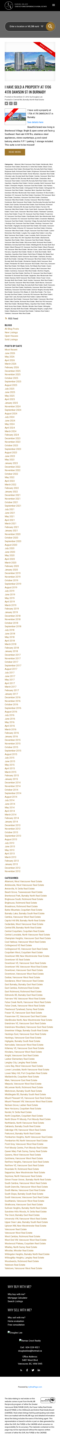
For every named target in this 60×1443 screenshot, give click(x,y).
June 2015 (10, 761)
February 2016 (12, 733)
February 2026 (12, 367)
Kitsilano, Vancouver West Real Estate (23, 1052)
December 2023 (13, 438)
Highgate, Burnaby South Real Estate (26, 226)
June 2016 (10, 718)
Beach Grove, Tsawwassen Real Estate (24, 892)
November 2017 (13, 658)
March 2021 (10, 523)
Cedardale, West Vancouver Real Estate (24, 924)
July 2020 (9, 548)
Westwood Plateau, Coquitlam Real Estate (31, 304)
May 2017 (10, 679)
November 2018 (13, 619)
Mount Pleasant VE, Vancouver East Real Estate (26, 247)
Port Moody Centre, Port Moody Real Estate (31, 266)
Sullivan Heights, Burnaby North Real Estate (26, 1208)
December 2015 (13, 740)
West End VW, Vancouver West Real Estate (25, 1240)
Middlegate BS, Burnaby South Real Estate (25, 1094)
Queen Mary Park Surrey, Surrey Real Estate (26, 1151)
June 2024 (10, 420)
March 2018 (10, 644)
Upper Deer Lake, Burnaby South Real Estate (20, 297)
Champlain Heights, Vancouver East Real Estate (26, 186)
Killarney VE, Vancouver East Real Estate (31, 228)
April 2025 (10, 399)
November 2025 (13, 374)
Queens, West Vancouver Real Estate (23, 1154)
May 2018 (10, 637)
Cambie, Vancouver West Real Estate (23, 917)
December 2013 (13, 825)
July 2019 (9, 591)
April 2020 (10, 559)
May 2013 (10, 850)
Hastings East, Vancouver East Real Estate (20, 223)
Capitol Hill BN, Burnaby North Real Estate (24, 178)
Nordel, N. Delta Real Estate (37, 252)
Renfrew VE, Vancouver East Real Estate (38, 273)
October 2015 (11, 747)
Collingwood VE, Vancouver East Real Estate (26, 949)
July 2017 (9, 672)
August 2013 (11, 839)
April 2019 (10, 601)
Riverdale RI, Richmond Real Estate (17, 276)
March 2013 (10, 857)
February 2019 (12, 608)
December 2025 (13, 371)
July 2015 (9, 757)
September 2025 (13, 381)
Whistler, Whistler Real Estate (32, 306)
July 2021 (9, 509)
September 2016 (13, 708)
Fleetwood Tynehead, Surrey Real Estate (24, 1009)
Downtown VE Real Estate (45, 193)
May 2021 (10, 516)
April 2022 (10, 481)
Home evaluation (16, 1321)
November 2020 (13, 534)
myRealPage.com (35, 1387)
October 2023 (11, 445)
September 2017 (13, 665)
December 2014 (13, 782)
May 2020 (10, 555)
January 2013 (11, 864)
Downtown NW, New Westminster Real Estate (20, 193)
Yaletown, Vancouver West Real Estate (17, 313)
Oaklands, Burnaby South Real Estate (22, 1126)
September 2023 (13, 449)
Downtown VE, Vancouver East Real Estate (19, 195)
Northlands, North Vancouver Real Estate (24, 257)
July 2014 (9, 800)
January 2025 (11, 403)
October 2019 (11, 580)
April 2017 (10, 683)
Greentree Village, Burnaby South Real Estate (39, 221)
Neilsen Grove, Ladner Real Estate (39, 249)
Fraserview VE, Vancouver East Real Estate (26, 1016)
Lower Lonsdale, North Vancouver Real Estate (27, 1069)
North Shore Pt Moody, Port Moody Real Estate (28, 1119)
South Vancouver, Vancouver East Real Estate (27, 1197)
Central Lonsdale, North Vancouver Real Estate (27, 934)
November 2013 (13, 828)
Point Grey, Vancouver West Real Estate (24, 1144)
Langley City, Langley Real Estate (33, 233)
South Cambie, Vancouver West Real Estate (38, 280)
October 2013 (11, 832)
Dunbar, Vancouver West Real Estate (37, 200)
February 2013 (12, 860)
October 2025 (11, 378)
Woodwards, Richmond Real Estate (22, 311)
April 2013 (10, 853)
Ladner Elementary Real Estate (20, 1059)
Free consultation (16, 1324)
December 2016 (13, 697)
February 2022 (12, 488)
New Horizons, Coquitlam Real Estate (23, 1108)
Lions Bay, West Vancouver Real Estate (24, 1066)
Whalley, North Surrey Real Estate (21, 1247)
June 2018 (10, 633)
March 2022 (10, 484)
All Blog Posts (12, 329)
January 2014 (11, 821)
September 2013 (13, 836)
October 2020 (11, 537)
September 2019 (13, 584)
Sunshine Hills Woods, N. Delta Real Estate (28, 292)
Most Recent (11, 349)
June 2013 (10, 846)
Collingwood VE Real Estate (34, 188)
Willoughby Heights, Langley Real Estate (24, 1257)
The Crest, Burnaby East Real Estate (22, 1215)
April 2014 (10, 811)
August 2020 (11, 545)
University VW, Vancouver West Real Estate (37, 294)
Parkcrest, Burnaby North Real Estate (23, 1133)
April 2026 (10, 360)
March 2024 (10, 431)
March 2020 (10, 562)
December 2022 (13, 467)
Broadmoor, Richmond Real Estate (16, 174)
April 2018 (10, 640)
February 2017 (12, 690)
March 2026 (10, 363)
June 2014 (10, 804)
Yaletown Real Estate (41, 311)
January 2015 (11, 779)
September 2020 (13, 541)
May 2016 (10, 722)
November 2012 (13, 871)
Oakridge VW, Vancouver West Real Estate (32, 259)
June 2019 (10, 594)
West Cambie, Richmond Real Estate (22, 301)
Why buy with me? (16, 1294)
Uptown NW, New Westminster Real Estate (25, 1225)
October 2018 (11, 623)
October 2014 (11, 789)
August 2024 (11, 413)
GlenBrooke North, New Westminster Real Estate (28, 1020)
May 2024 (10, 424)
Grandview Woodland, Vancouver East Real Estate (29, 1027)
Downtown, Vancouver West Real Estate (24, 973)
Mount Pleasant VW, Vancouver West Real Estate (28, 1101)
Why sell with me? (16, 1317)
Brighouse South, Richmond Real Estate (18, 171)
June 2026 (10, 353)
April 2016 (10, 726)
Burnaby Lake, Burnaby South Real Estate (20, 176)
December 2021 (13, 495)
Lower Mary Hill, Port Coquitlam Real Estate (25, 238)
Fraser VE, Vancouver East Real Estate (31, 214)
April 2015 (10, 768)
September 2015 (13, 750)
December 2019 (13, 573)
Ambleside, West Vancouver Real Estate (24, 885)
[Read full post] (30, 63)
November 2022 (13, 470)
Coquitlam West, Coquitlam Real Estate (37, 190)
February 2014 (12, 818)
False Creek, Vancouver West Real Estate (24, 212)
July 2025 (9, 388)
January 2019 (11, 612)
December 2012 (13, 868)
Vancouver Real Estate (30, 299)
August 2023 (11, 452)
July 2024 (9, 417)
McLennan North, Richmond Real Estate (38, 242)
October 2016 (11, 704)
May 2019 (10, 598)
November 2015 (13, 743)
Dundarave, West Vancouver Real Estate (18, 202)
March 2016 (10, 729)
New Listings (11, 332)
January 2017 (11, 694)
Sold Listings (11, 339)
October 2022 (11, 474)
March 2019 (10, 605)
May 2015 (10, 765)
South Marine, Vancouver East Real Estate (25, 1190)
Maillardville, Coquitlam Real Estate (22, 1076)
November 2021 (13, 498)
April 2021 (10, 520)
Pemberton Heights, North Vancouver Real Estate (29, 1137)
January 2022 (11, 491)
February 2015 (12, 775)
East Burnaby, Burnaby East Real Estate (24, 984)
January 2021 (11, 530)
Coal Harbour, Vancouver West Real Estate (25, 942)
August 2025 (11, 385)
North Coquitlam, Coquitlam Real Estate (24, 1115)
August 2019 (11, 587)
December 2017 (13, 655)
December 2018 (13, 616)
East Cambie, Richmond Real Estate (22, 205)
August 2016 (11, 711)
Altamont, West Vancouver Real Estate (27, 164)
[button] (21, 1370)
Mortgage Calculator (17, 1298)
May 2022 (10, 477)
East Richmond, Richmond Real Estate (23, 991)
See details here (35, 122)
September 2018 (13, 626)
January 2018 (11, 651)
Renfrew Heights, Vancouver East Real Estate (27, 1162)
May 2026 (10, 356)
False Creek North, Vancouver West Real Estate (28, 1002)
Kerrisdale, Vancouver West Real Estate (24, 1044)
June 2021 (10, 513)
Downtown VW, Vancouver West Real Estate (26, 966)
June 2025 (10, 392)
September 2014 (13, 793)
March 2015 (10, 772)
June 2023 (10, 456)
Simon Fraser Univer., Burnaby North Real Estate (28, 1179)
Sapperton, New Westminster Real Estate (25, 1172)
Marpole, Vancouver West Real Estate (23, 1083)
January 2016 (11, 736)
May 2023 (10, 459)
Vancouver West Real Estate (18, 1233)
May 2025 (10, 396)
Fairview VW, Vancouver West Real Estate (25, 998)
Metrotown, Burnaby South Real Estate (17, 245)
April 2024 (10, 427)
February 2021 (12, 527)
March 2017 (10, 686)
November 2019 (13, 576)
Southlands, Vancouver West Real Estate (38, 287)
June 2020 (10, 552)
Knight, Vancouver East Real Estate (37, 231)
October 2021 (11, 502)
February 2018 (12, 647)
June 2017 (10, 676)
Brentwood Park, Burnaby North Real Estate (37, 169)
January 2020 (11, 569)
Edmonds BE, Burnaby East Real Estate (27, 207)
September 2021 (13, 505)
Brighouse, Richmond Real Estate (43, 171)
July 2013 (9, 843)
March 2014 (10, 814)
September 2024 (13, 410)
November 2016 (13, 701)
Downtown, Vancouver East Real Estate (27, 197)
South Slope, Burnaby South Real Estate (30, 285)
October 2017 (11, 662)
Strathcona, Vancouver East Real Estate (18, 290)
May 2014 (10, 807)
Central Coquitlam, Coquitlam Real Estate (24, 931)
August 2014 (11, 797)
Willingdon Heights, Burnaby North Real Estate (27, 1254)
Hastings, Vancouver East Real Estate (23, 1037)
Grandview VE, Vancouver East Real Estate (24, 219)
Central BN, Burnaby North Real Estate (28, 100)
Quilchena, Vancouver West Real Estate (23, 271)
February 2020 (12, 566)
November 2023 (13, 442)
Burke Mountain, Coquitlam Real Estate (41, 174)
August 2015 (11, 754)
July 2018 (9, 630)
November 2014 (13, 786)
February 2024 (12, 434)
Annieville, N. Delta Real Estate (32, 167)
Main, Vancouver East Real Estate (32, 240)
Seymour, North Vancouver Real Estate (23, 278)
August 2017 (11, 669)
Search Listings (15, 1301)
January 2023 (11, 463)
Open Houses (11, 336)
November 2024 (13, 406)
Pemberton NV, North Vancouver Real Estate (25, 264)
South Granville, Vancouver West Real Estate (20, 283)
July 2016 (9, 715)
